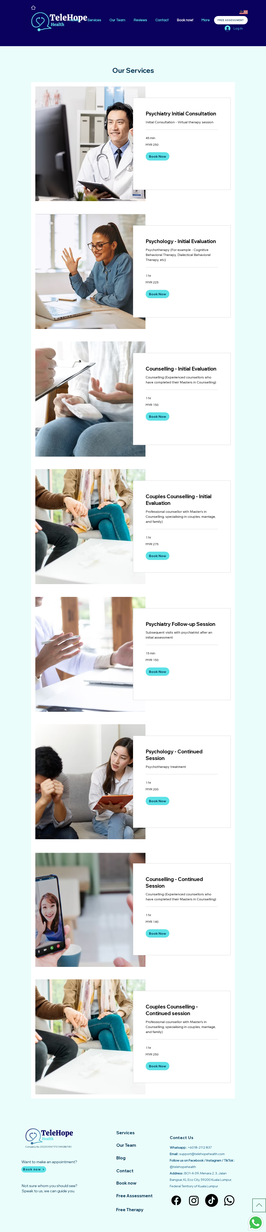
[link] (182, 113)
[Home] (33, 7)
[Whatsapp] (229, 1200)
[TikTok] (211, 1200)
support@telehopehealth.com (202, 1154)
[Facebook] (176, 1200)
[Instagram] (193, 1200)
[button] (157, 156)
